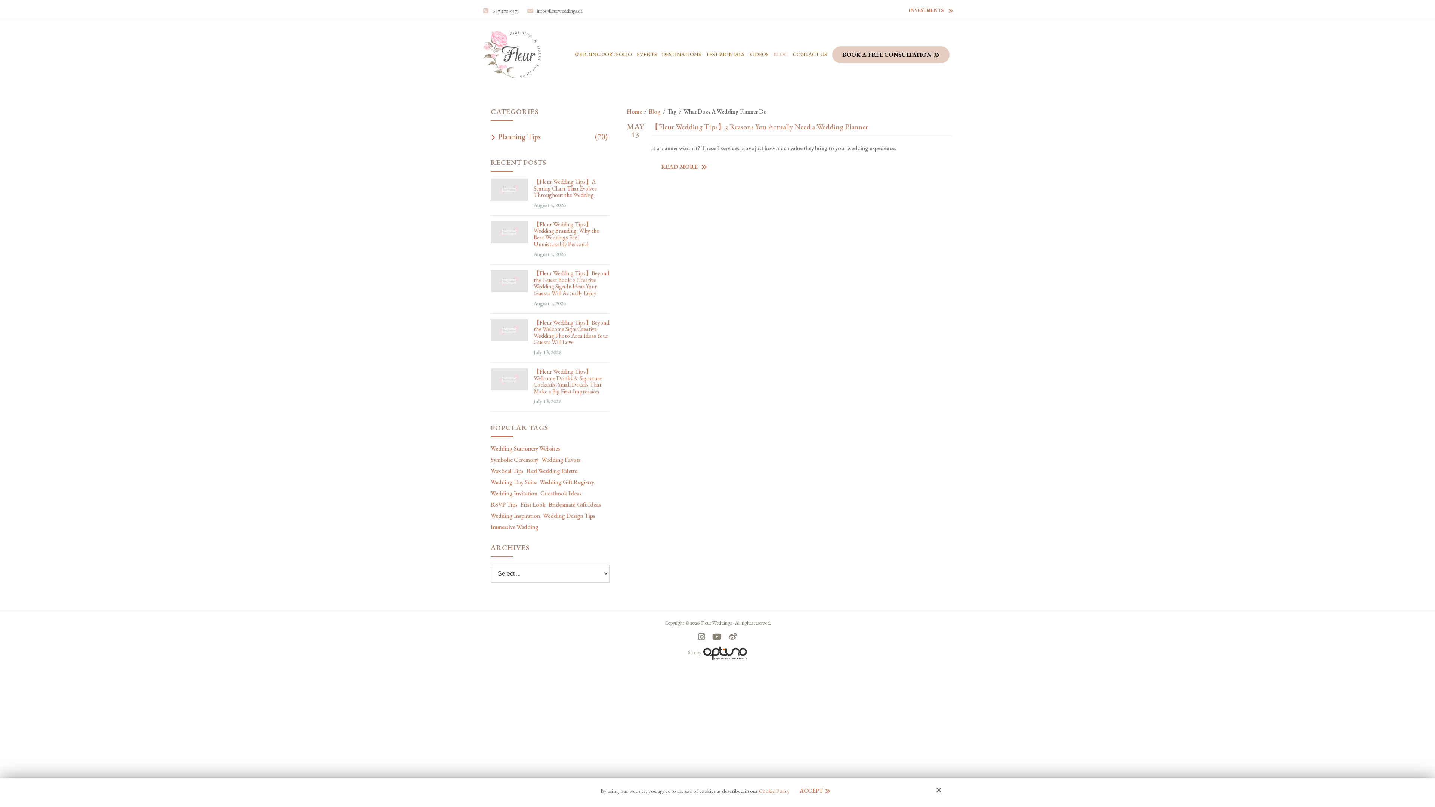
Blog (655, 111)
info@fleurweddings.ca (560, 10)
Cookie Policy (774, 791)
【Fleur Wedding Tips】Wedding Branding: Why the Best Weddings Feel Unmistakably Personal (566, 234)
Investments (926, 10)
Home (634, 111)
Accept (811, 790)
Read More (680, 167)
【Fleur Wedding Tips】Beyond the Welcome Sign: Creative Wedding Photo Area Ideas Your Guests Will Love (571, 332)
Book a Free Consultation (887, 55)
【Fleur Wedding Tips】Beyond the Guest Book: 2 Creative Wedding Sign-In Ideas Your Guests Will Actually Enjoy (571, 283)
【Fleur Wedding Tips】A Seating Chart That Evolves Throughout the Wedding (565, 188)
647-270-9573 (505, 10)
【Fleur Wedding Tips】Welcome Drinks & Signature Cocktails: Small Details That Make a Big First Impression (568, 381)
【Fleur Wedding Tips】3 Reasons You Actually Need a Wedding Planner (759, 127)
